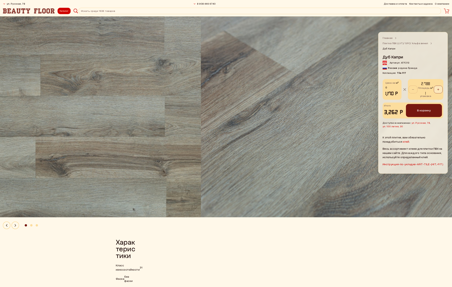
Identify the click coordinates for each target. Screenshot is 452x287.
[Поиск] (75, 11)
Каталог (64, 11)
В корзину (424, 110)
